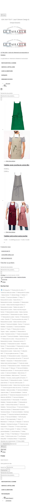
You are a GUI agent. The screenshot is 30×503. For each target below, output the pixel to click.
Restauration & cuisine (8, 63)
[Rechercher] (1, 98)
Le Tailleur (3, 275)
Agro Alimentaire (7, 71)
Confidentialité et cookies (10, 277)
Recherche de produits (7, 93)
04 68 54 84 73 (5, 251)
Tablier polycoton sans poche (15, 236)
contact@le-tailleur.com (7, 254)
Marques (4, 75)
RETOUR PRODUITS (6, 258)
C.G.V (2, 277)
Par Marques (5, 493)
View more (3, 449)
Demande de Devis (6, 79)
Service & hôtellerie (8, 67)
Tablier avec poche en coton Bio (16, 165)
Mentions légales (21, 277)
